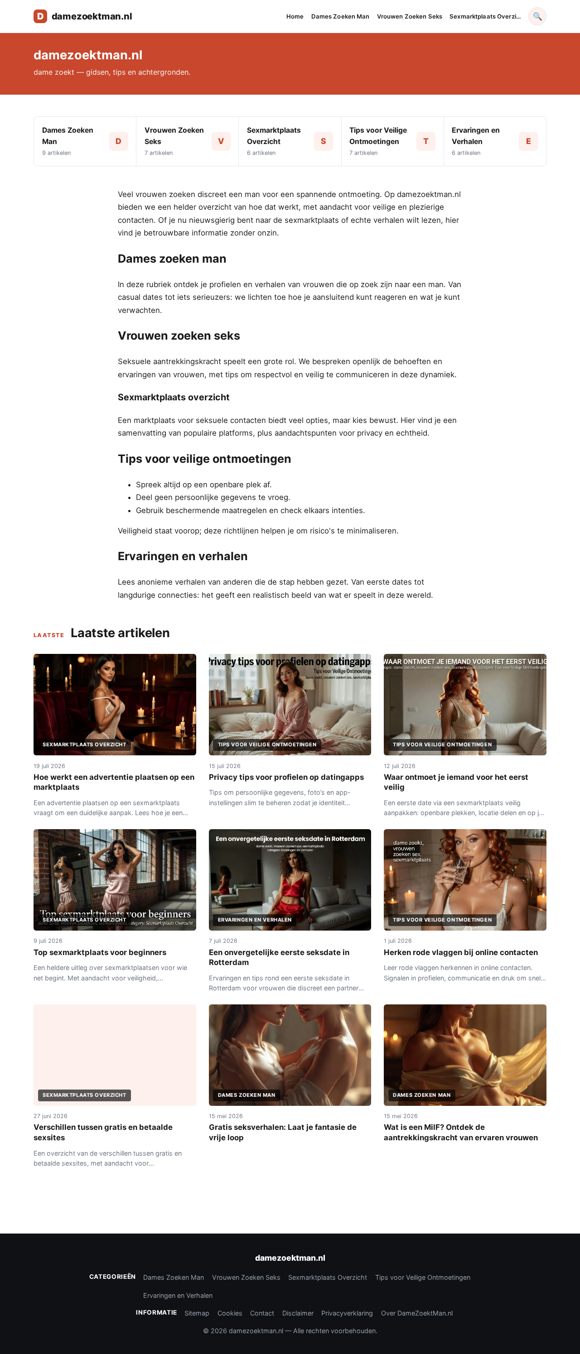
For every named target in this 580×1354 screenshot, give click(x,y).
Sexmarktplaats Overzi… (485, 16)
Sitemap (196, 1313)
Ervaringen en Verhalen (178, 1295)
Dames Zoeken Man (340, 16)
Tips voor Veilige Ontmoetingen (422, 1277)
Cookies (230, 1313)
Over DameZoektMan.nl (417, 1313)
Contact (262, 1313)
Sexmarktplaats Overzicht (327, 1277)
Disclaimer (298, 1313)
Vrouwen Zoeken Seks (410, 16)
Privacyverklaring (347, 1313)
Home (295, 16)
